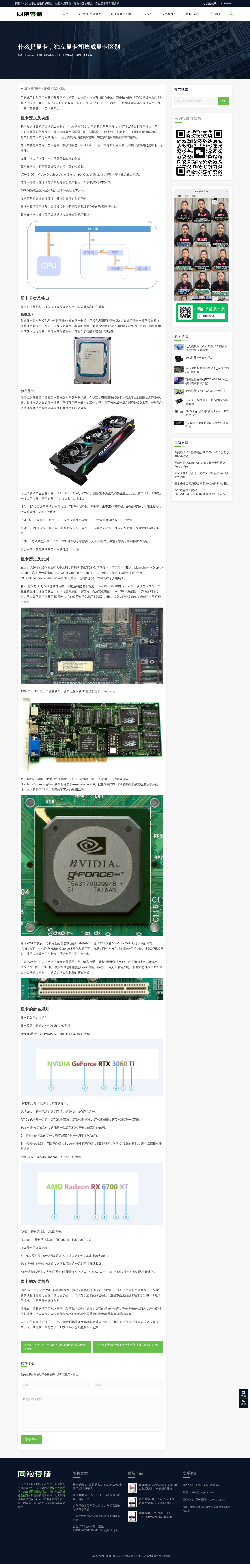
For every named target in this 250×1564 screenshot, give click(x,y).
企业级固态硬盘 (121, 14)
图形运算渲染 (50, 88)
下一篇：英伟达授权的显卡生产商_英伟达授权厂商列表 (127, 1344)
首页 (65, 14)
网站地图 (164, 1555)
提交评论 (31, 1439)
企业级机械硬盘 (88, 14)
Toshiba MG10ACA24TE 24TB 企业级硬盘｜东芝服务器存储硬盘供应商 (158, 1488)
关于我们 (215, 14)
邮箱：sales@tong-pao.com (199, 1492)
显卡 (146, 14)
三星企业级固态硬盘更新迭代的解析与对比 (201, 483)
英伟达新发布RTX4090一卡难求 (205, 390)
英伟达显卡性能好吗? (198, 357)
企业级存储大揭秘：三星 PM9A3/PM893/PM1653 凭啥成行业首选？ (97, 1530)
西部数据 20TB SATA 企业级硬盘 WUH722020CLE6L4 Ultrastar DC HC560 (156, 1502)
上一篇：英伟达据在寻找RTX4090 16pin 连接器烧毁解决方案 (55, 1346)
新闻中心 (191, 14)
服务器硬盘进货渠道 (35, 1491)
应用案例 (167, 14)
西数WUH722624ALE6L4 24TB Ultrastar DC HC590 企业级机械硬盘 (157, 1516)
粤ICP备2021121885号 (145, 1555)
